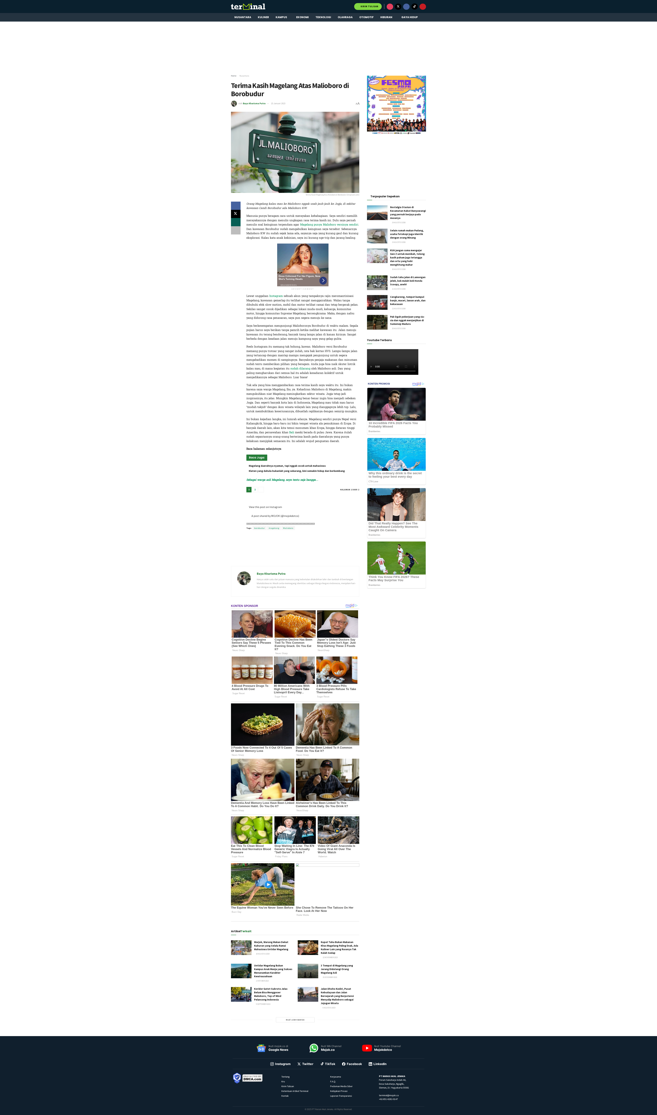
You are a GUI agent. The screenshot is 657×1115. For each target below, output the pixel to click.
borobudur (259, 528)
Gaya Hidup (409, 17)
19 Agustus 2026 (398, 222)
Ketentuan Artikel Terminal (294, 1091)
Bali (291, 432)
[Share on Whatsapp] (236, 222)
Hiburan (386, 17)
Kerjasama (335, 1076)
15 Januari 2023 (278, 103)
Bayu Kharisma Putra (254, 103)
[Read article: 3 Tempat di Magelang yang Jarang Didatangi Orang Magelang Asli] (308, 971)
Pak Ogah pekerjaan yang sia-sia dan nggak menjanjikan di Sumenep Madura (407, 320)
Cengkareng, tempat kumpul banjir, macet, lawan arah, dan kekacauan (408, 300)
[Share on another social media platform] (236, 230)
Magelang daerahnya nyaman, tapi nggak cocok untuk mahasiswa (287, 465)
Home (233, 75)
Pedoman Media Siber (341, 1086)
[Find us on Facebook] (406, 7)
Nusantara (242, 17)
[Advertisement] (328, 48)
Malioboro (288, 528)
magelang (274, 528)
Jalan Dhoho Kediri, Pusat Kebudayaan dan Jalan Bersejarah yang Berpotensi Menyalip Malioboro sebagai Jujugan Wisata (337, 996)
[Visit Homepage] (248, 6)
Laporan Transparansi (341, 1095)
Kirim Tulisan (369, 6)
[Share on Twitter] (236, 214)
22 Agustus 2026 (398, 308)
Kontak (285, 1095)
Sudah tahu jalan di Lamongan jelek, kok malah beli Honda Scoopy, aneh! (408, 281)
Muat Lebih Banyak (295, 1020)
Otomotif (366, 17)
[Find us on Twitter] (398, 7)
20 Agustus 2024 (262, 954)
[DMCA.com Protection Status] (252, 1077)
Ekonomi (302, 17)
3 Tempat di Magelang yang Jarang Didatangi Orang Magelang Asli (337, 969)
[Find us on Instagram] (390, 7)
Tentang (285, 1076)
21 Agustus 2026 (398, 289)
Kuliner (263, 17)
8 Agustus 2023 (328, 1007)
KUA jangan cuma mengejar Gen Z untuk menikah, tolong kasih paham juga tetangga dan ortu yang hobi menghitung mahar (407, 257)
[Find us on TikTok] (414, 6)
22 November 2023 (330, 957)
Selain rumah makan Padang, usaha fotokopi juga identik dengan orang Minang (407, 234)
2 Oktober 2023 (262, 981)
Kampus (281, 17)
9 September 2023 (263, 1004)
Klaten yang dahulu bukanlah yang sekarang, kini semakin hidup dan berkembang (297, 471)
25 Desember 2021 (329, 977)
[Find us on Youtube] (423, 7)
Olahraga (345, 17)
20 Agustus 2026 (398, 269)
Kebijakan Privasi (338, 1091)
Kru (283, 1081)
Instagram (276, 296)
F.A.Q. (333, 1081)
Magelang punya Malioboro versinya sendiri (329, 224)
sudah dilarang (299, 368)
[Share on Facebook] (236, 206)
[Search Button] (424, 17)
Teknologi (323, 17)
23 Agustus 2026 (398, 242)
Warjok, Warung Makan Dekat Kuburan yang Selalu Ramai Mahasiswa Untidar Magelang (271, 945)
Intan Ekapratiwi (292, 495)
